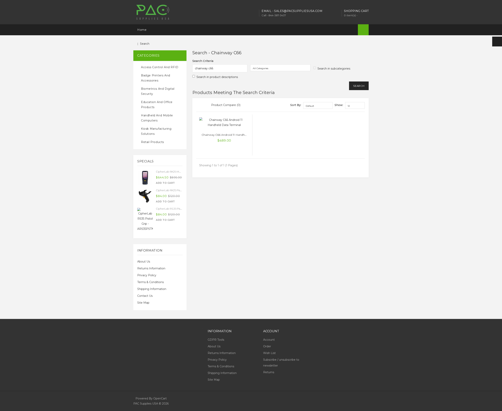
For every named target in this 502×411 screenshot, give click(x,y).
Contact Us (145, 296)
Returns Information (151, 268)
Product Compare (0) (225, 105)
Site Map (143, 302)
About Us (143, 261)
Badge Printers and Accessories (155, 78)
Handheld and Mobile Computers (157, 118)
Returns (268, 372)
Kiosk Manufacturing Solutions (156, 131)
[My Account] (497, 41)
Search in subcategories (333, 68)
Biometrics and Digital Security (157, 91)
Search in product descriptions (217, 77)
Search (144, 43)
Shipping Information (151, 289)
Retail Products (152, 142)
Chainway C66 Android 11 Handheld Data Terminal (235, 135)
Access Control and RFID (159, 67)
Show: (339, 105)
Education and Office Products (157, 104)
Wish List (269, 353)
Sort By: (295, 105)
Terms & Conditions (150, 282)
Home (141, 30)
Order (267, 346)
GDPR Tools (216, 339)
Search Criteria (202, 61)
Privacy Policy (146, 275)
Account (269, 339)
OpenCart (160, 398)
